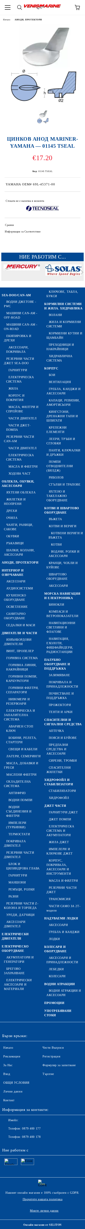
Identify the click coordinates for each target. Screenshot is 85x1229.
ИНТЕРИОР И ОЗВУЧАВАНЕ (13, 572)
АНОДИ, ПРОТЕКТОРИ (28, 19)
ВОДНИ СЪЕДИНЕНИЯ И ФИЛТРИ (19, 811)
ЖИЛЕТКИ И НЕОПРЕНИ (15, 501)
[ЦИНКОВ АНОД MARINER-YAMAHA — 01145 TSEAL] (42, 103)
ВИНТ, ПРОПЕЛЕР (20, 651)
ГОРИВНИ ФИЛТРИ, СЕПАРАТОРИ (22, 690)
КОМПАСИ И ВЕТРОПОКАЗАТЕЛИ (62, 614)
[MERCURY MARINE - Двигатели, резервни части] (21, 273)
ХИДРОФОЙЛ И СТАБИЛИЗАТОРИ (58, 782)
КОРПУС (51, 368)
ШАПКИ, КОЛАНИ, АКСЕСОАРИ (19, 552)
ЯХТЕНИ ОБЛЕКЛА (21, 492)
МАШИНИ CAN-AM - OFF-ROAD (20, 315)
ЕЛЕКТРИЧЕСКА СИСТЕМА (20, 379)
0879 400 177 (31, 1128)
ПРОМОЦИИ (54, 1003)
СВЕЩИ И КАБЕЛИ (22, 749)
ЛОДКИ (54, 939)
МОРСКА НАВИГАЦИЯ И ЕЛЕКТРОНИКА (62, 596)
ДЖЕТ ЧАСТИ (55, 805)
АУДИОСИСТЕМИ (19, 588)
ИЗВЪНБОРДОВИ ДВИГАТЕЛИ (17, 642)
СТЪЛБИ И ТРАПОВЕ (65, 484)
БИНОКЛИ (56, 604)
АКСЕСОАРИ (16, 581)
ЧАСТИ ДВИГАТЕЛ (22, 418)
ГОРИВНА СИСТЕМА (22, 658)
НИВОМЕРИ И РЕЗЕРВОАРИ (18, 701)
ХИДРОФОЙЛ (59, 798)
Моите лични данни (44, 1210)
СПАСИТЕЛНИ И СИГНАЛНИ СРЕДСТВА (63, 722)
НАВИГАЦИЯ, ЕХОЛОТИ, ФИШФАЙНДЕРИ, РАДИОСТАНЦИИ (59, 645)
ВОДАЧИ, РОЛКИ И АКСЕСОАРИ (64, 554)
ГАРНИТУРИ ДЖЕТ (63, 812)
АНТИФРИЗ (17, 793)
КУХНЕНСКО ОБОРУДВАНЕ (15, 597)
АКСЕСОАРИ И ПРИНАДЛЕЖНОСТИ (62, 960)
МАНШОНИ (17, 882)
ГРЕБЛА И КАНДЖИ (64, 932)
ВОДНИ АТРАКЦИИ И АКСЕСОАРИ (63, 993)
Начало (6, 19)
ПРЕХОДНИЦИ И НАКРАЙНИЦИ (60, 347)
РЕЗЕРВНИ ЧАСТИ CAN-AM (19, 439)
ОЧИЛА (11, 518)
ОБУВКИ (12, 536)
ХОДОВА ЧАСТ (19, 473)
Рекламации (11, 1056)
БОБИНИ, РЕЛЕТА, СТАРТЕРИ (21, 740)
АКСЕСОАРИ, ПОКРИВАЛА (17, 349)
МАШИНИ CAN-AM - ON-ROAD (20, 327)
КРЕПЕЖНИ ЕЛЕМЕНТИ (56, 430)
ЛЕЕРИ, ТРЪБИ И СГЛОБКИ (60, 441)
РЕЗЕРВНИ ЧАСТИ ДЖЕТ (61, 890)
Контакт (9, 1100)
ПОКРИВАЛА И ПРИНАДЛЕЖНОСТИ (62, 684)
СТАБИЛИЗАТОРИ (62, 791)
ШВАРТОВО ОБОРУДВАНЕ (57, 576)
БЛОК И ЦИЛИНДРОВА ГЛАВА (23, 866)
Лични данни (12, 1091)
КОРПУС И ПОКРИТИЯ (15, 398)
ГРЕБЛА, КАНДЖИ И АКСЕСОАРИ (63, 391)
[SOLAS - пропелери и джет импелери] (63, 273)
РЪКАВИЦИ (15, 543)
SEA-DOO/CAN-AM (16, 295)
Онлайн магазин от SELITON (42, 1224)
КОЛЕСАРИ (57, 976)
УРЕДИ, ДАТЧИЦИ (20, 915)
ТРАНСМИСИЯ (59, 899)
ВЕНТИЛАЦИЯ (60, 382)
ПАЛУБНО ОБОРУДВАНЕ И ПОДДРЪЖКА (57, 664)
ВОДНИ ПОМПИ (20, 800)
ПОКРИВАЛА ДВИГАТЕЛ (15, 843)
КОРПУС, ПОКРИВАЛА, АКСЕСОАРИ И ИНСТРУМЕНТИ (58, 867)
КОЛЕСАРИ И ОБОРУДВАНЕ (55, 949)
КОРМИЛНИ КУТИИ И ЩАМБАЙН (64, 335)
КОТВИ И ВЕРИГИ (62, 526)
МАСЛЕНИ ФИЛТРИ (21, 774)
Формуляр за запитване (59, 1065)
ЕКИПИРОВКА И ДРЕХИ (17, 338)
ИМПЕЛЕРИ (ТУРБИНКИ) (16, 825)
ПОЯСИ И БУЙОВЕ (63, 738)
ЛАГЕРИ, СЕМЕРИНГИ (23, 756)
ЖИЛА (13, 388)
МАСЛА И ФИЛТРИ (22, 466)
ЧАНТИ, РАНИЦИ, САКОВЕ (18, 527)
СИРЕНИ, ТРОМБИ (63, 760)
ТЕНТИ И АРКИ (60, 712)
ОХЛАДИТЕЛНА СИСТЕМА (17, 784)
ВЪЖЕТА (55, 519)
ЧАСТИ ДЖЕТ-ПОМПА (18, 427)
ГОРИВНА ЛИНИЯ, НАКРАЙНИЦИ (21, 667)
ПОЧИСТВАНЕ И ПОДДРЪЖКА (60, 696)
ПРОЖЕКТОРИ (60, 705)
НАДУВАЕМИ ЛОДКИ (61, 918)
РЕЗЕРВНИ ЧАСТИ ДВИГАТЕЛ (19, 855)
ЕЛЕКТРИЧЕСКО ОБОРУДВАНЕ (15, 948)
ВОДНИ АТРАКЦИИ (59, 984)
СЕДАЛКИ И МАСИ (20, 625)
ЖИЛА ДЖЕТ (59, 842)
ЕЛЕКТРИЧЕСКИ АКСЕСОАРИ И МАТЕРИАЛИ (18, 985)
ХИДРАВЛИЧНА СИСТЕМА (59, 358)
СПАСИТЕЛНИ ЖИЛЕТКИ (58, 770)
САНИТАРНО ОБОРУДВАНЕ (15, 616)
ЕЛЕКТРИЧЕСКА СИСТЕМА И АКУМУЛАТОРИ (60, 831)
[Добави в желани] (74, 199)
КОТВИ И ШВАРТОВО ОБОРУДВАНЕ (61, 510)
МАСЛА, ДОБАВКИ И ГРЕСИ (21, 765)
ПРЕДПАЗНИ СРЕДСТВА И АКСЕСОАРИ (57, 749)
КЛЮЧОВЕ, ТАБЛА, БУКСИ (62, 294)
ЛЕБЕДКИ (56, 969)
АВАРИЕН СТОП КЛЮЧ (19, 728)
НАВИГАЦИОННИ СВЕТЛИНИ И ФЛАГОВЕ (60, 627)
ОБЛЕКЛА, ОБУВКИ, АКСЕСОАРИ (18, 484)
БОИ (52, 375)
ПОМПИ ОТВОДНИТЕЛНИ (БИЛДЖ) (59, 466)
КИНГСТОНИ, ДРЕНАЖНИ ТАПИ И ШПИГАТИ (62, 416)
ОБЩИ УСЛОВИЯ (16, 1082)
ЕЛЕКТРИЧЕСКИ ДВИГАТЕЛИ (15, 936)
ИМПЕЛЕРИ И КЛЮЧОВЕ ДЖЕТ (59, 851)
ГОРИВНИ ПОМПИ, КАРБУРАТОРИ (21, 679)
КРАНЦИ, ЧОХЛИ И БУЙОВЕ (62, 565)
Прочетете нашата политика (43, 1199)
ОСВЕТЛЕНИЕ (17, 606)
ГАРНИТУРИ (17, 370)
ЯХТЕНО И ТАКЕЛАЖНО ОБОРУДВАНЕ (57, 496)
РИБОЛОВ (56, 477)
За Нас (7, 1065)
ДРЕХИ (11, 511)
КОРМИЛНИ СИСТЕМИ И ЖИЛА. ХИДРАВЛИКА (63, 306)
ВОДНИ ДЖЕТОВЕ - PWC (20, 304)
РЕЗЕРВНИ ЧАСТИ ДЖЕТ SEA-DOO (19, 361)
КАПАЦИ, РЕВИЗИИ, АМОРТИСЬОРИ (63, 402)
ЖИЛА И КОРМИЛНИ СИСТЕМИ (63, 324)
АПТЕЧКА (56, 730)
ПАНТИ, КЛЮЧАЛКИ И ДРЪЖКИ (63, 452)
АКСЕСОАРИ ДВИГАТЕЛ (15, 924)
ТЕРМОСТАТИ (19, 834)
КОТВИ (56, 544)
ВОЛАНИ (55, 315)
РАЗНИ (13, 896)
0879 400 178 (31, 1137)
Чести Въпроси (53, 1047)
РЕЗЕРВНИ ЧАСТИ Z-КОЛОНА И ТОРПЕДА (21, 906)
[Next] (81, 272)
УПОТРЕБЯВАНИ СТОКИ (57, 1013)
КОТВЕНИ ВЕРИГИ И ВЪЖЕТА (66, 535)
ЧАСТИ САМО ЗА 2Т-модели (63, 908)
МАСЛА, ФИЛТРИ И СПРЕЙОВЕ (22, 409)
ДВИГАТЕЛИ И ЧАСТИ (19, 633)
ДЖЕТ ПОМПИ (60, 819)
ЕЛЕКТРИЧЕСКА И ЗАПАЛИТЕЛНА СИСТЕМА (19, 715)
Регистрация (51, 1056)
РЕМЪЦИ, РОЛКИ (21, 889)
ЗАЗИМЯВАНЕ (59, 675)
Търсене (48, 1074)
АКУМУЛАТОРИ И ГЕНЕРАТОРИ (19, 959)
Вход (6, 1074)
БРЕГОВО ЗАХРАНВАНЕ (14, 971)
